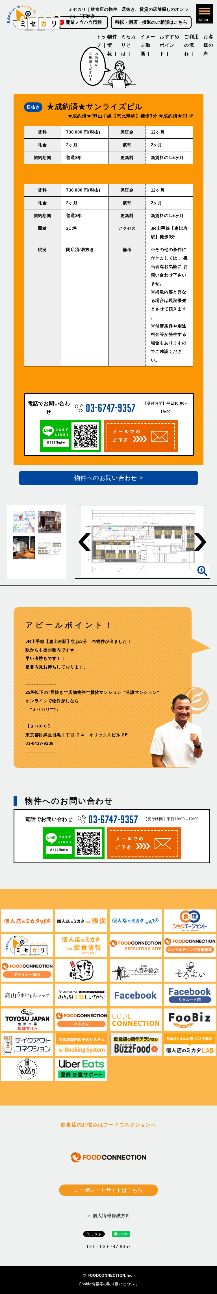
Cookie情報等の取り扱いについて (108, 1284)
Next (200, 542)
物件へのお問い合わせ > (108, 478)
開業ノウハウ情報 (84, 22)
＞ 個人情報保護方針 (108, 1215)
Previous (84, 542)
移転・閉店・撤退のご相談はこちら (151, 22)
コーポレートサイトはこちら (108, 1190)
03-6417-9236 (39, 743)
